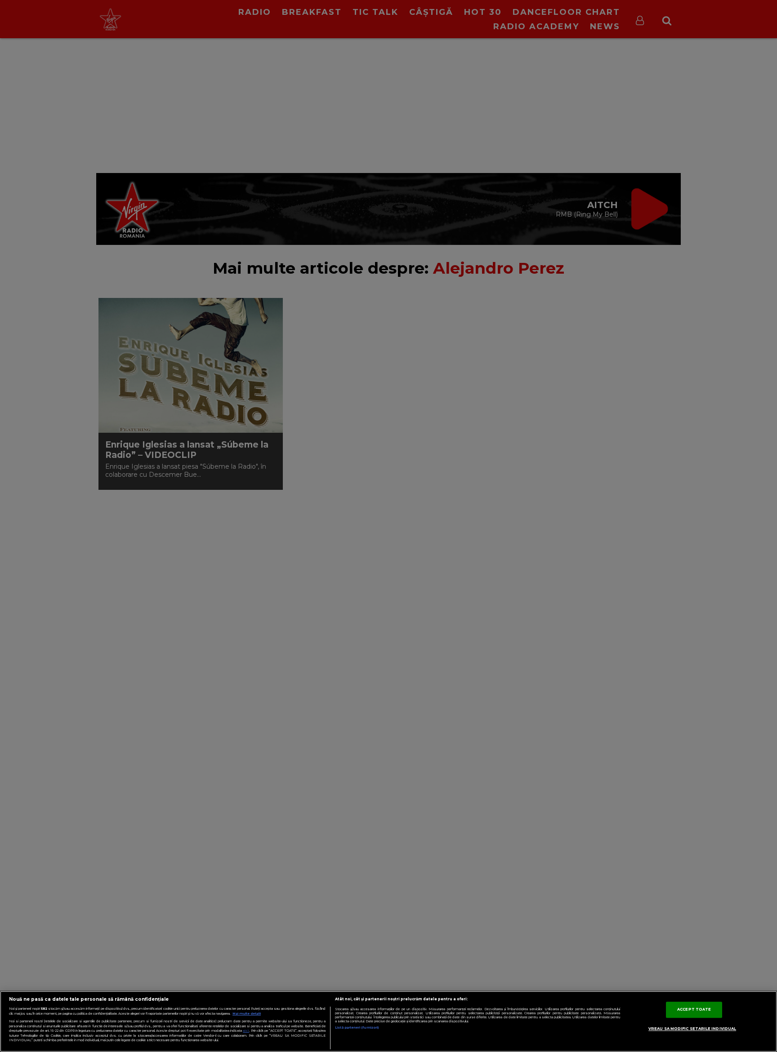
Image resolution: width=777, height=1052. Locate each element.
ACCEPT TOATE (694, 1009)
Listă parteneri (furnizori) (357, 1027)
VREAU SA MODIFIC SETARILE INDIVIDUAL (692, 1028)
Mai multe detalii (246, 1014)
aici (246, 1031)
